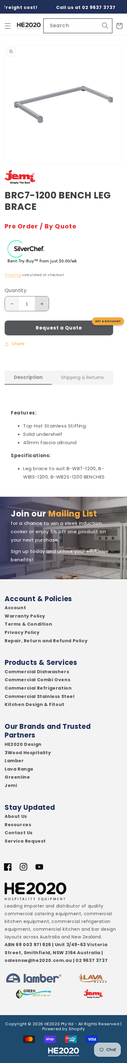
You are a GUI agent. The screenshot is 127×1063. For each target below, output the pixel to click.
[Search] (105, 25)
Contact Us (19, 833)
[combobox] (78, 26)
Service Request (25, 841)
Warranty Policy (25, 616)
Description (28, 377)
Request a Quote (59, 328)
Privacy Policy (22, 633)
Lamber (14, 761)
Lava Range (19, 769)
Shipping (13, 275)
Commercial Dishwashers (37, 672)
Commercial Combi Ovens (37, 680)
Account (15, 608)
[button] (7, 26)
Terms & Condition (28, 624)
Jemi (11, 786)
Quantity (16, 290)
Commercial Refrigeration (38, 688)
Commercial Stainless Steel (40, 696)
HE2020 (52, 1024)
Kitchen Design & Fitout (34, 705)
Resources (18, 825)
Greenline (17, 777)
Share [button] (18, 344)
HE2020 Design (23, 744)
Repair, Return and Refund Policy (46, 641)
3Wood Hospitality (28, 753)
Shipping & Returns (82, 377)
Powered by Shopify (63, 1028)
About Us (16, 816)
